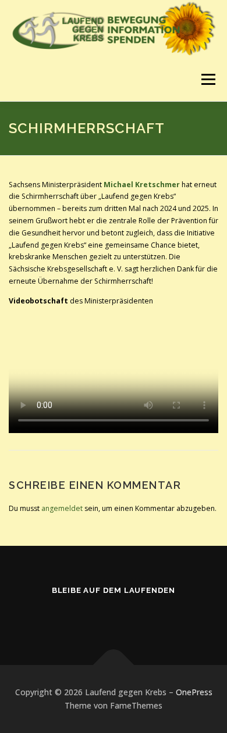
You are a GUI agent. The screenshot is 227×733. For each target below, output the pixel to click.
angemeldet (62, 508)
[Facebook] (113, 615)
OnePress (194, 692)
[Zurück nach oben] (113, 664)
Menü (207, 79)
